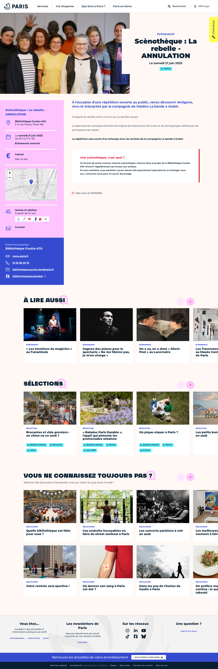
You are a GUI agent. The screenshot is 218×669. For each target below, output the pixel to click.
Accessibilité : (88, 665)
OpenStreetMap (45, 200)
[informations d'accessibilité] (32, 219)
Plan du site (162, 665)
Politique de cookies (143, 665)
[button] (31, 182)
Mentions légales (58, 665)
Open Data (125, 665)
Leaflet (32, 200)
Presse (113, 665)
